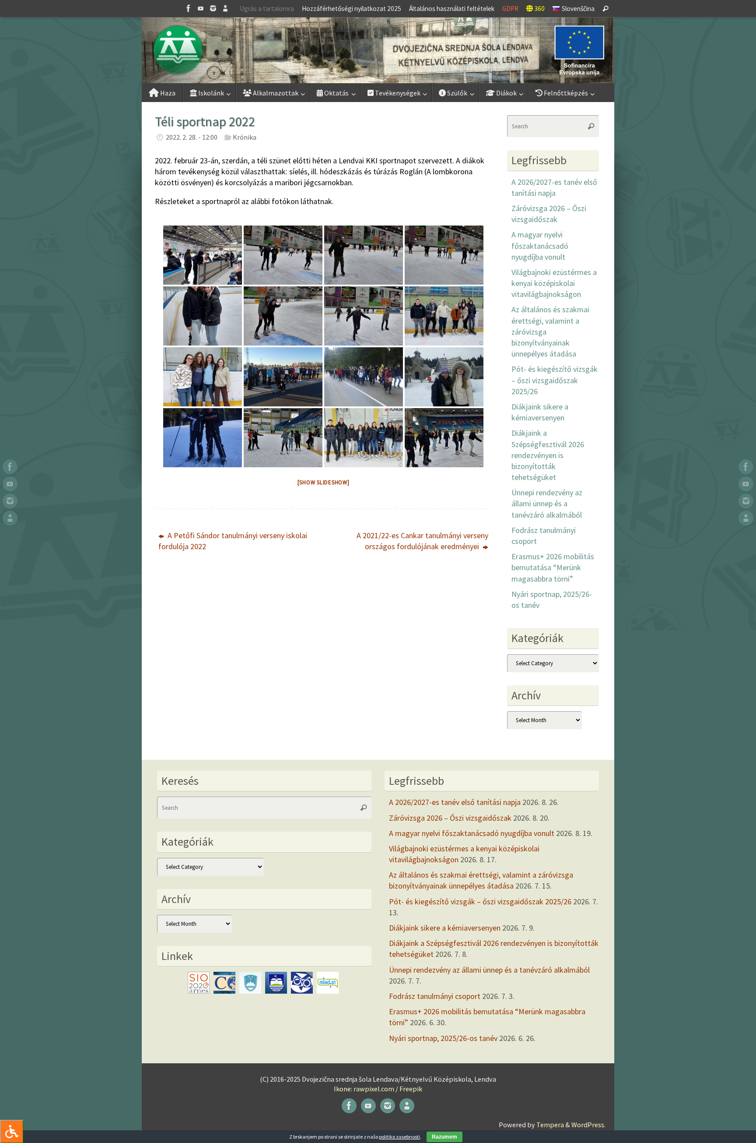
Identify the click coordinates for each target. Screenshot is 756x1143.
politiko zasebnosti (399, 1136)
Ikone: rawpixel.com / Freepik (378, 1088)
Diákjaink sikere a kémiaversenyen (444, 928)
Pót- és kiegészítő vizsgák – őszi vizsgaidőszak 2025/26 (554, 380)
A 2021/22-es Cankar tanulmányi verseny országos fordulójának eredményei (422, 540)
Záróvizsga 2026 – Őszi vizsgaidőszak (450, 818)
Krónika (244, 137)
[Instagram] (213, 8)
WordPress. (588, 1124)
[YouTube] (201, 8)
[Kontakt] (225, 8)
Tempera (550, 1124)
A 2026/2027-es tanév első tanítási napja (455, 802)
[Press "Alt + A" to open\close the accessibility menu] (11, 1131)
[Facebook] (188, 8)
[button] (378, 50)
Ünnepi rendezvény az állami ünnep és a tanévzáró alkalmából (546, 503)
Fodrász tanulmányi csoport (434, 996)
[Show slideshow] (324, 482)
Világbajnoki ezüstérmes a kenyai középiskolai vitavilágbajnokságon (554, 283)
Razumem (444, 1137)
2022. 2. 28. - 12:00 (191, 137)
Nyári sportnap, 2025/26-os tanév (443, 1038)
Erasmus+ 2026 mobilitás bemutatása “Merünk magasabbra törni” (552, 567)
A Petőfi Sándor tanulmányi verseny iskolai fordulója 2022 (232, 540)
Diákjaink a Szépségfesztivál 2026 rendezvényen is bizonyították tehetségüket (547, 455)
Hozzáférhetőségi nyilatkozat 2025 (351, 8)
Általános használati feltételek (451, 8)
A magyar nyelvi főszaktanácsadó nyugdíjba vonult (539, 245)
